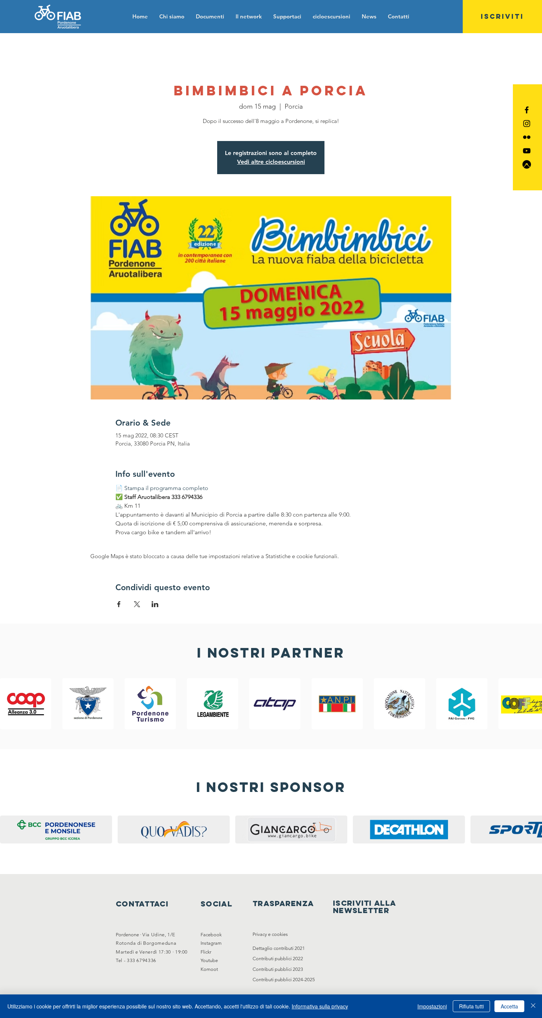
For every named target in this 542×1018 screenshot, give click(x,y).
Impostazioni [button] (432, 1006)
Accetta (509, 1006)
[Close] (533, 1006)
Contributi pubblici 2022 (278, 958)
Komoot (209, 969)
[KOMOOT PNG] (526, 164)
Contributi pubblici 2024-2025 (284, 979)
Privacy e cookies (270, 934)
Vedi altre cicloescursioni (271, 161)
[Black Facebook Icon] (526, 110)
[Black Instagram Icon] (526, 123)
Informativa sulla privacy (320, 1006)
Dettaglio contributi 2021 (279, 948)
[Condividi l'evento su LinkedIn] (155, 604)
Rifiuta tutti (471, 1006)
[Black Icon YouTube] (526, 150)
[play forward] (533, 703)
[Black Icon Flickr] (526, 137)
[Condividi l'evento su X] (136, 604)
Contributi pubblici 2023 (278, 969)
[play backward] (9, 703)
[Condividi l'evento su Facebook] (118, 604)
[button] (210, 16)
